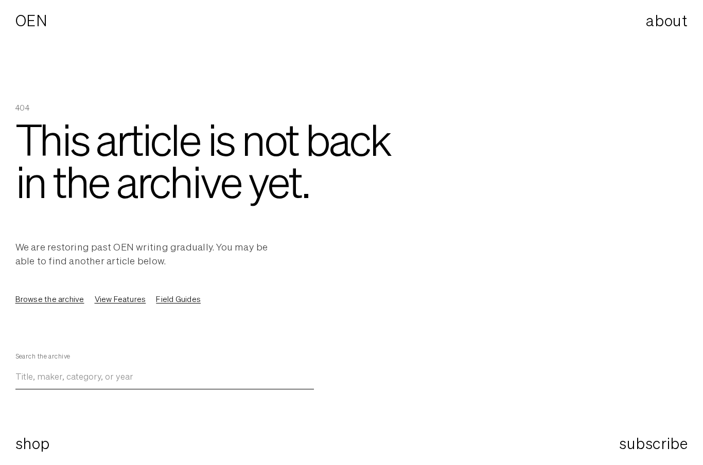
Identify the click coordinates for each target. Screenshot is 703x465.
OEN (31, 20)
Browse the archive (49, 299)
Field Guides (178, 299)
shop (32, 443)
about (667, 20)
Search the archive (43, 356)
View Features (120, 299)
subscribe (653, 443)
